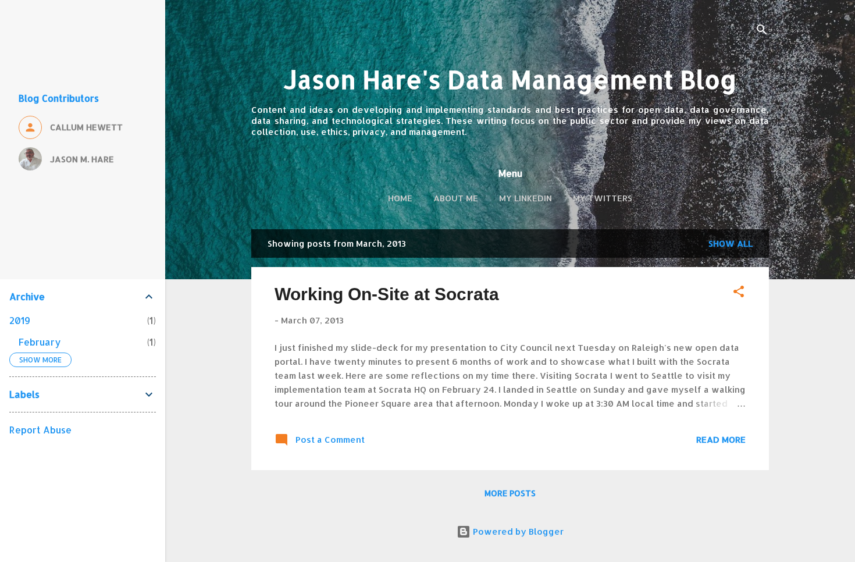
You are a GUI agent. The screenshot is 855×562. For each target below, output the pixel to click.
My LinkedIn (525, 198)
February (40, 342)
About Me (455, 198)
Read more (721, 439)
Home (400, 198)
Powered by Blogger (517, 531)
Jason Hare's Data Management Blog (510, 79)
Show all (730, 243)
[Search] (762, 31)
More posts (510, 493)
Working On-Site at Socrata (387, 294)
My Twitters (602, 198)
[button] (739, 293)
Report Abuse (40, 430)
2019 (19, 320)
